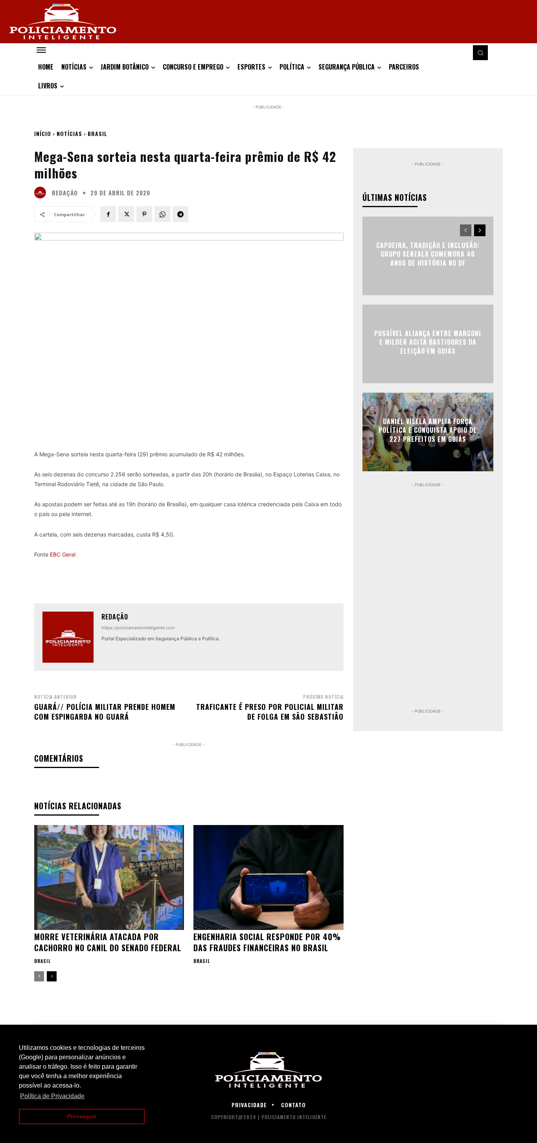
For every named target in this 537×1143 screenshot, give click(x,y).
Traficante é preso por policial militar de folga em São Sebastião (270, 712)
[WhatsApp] (162, 214)
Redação (65, 193)
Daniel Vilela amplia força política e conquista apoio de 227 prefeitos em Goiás (428, 430)
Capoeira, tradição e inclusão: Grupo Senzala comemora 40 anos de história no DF (428, 254)
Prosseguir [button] (81, 1116)
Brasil (97, 133)
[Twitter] (126, 214)
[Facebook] (108, 214)
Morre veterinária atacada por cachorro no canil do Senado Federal (107, 942)
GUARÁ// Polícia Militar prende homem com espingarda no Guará (104, 712)
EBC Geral (62, 554)
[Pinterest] (144, 214)
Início (42, 133)
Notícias (69, 133)
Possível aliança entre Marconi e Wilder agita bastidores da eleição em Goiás (427, 342)
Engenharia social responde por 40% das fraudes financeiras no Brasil (267, 942)
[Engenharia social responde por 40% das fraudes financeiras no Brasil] (268, 877)
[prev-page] (39, 976)
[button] (480, 52)
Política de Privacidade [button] (52, 1096)
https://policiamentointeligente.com (138, 627)
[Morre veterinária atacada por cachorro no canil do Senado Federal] (109, 877)
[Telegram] (180, 214)
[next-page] (52, 976)
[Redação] (42, 192)
